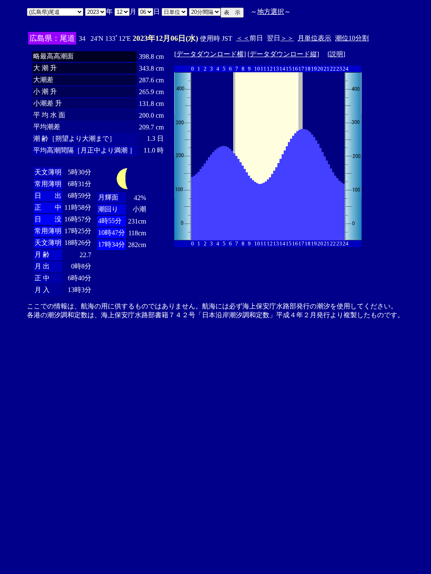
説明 (336, 54)
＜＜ (243, 38)
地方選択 (270, 11)
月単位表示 (314, 38)
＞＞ (287, 38)
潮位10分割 (352, 38)
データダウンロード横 (210, 54)
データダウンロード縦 (283, 54)
